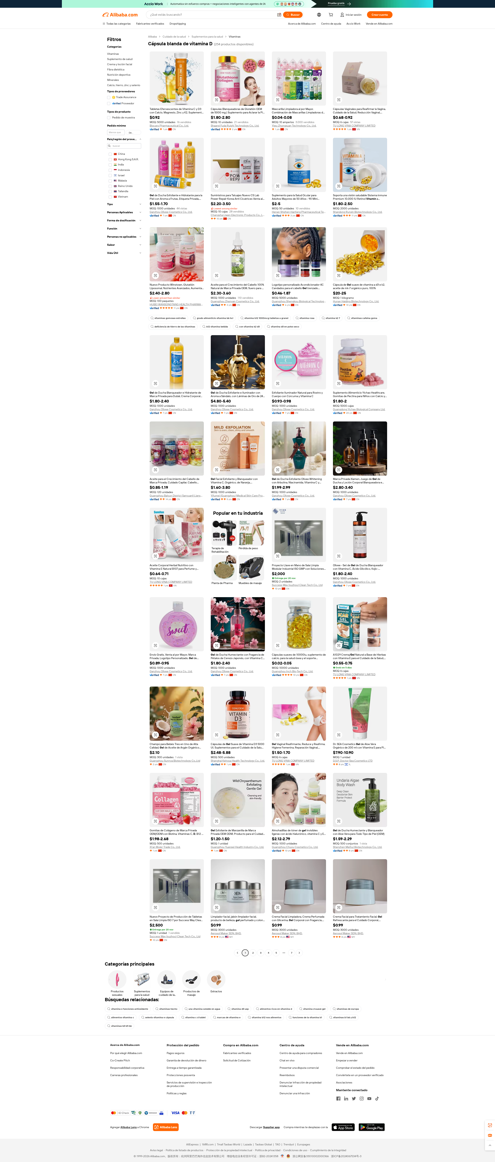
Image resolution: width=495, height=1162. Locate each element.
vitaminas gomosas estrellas (170, 318)
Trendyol (288, 1144)
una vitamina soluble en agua (204, 1009)
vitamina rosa (307, 318)
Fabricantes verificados (237, 1053)
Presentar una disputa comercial (299, 1067)
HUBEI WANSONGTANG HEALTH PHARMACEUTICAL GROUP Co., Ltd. (177, 304)
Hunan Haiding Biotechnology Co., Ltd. (356, 301)
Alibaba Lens (128, 1127)
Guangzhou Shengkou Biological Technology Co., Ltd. (299, 301)
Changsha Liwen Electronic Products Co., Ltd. (238, 215)
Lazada (247, 1144)
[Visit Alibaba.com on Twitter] (354, 1098)
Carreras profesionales (124, 1075)
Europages (303, 1144)
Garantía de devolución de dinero (186, 1060)
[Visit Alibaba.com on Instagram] (361, 1098)
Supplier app (271, 1127)
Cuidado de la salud (174, 36)
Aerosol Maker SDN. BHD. (226, 933)
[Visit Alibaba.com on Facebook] (338, 1098)
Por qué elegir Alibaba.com (126, 1053)
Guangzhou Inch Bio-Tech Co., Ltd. (292, 671)
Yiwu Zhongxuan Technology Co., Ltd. (294, 125)
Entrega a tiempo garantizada (184, 1067)
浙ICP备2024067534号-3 (346, 1156)
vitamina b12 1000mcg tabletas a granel (266, 318)
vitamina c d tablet (195, 1017)
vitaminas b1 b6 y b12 (344, 1017)
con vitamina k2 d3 (249, 326)
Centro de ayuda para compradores (301, 1053)
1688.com (208, 1144)
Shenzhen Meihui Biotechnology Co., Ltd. (357, 847)
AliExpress (192, 1144)
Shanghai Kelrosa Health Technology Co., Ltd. (238, 760)
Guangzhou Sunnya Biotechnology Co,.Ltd (175, 760)
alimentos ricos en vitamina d (276, 1009)
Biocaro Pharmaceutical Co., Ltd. (169, 125)
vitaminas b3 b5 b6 (121, 1026)
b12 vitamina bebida (217, 326)
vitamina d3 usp (240, 1009)
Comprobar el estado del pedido (355, 1067)
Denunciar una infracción (295, 1093)
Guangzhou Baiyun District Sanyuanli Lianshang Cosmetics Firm (177, 495)
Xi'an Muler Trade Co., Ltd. (165, 847)
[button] (279, 14)
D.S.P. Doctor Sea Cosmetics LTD (353, 760)
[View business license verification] (282, 1156)
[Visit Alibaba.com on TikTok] (377, 1098)
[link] (490, 1125)
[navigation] (124, 495)
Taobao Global (263, 1144)
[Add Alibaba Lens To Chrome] (166, 1127)
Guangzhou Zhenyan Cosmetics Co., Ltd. (235, 301)
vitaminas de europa (348, 1009)
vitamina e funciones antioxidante (129, 1009)
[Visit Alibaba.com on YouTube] (369, 1098)
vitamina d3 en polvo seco (285, 326)
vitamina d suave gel (314, 1009)
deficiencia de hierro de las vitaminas (174, 326)
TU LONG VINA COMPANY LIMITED (354, 125)
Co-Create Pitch (120, 1060)
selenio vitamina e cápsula (159, 1017)
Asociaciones (344, 1082)
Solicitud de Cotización (237, 1060)
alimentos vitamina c (122, 1017)
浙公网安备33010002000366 (311, 1156)
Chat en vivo (287, 1060)
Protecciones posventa (181, 1075)
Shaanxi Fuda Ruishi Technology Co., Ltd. (235, 125)
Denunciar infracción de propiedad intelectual (300, 1084)
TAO (277, 1144)
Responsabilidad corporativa (127, 1067)
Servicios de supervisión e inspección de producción (189, 1084)
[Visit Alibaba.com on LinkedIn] (346, 1098)
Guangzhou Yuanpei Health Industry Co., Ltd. (237, 847)
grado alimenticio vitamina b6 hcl (215, 318)
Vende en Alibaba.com (349, 1053)
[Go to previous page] (237, 952)
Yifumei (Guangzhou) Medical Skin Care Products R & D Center (238, 495)
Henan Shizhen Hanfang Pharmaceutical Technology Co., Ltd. (299, 211)
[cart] (332, 15)
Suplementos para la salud (207, 36)
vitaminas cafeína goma (364, 318)
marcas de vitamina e (229, 1017)
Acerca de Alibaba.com (125, 1044)
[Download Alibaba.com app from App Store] (343, 1127)
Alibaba (152, 36)
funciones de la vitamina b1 (307, 1017)
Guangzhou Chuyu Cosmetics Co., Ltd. (295, 847)
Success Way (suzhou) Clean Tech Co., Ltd (297, 585)
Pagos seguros (175, 1053)
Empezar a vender (347, 1060)
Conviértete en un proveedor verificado (360, 1075)
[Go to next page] (299, 952)
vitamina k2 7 (333, 318)
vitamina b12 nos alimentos (266, 1017)
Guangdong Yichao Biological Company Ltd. (359, 409)
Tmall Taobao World (228, 1144)
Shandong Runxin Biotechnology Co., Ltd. (357, 211)
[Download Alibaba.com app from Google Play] (372, 1127)
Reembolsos (287, 1075)
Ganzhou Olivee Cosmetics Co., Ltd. (171, 211)
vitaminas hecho (168, 1009)
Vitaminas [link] (235, 36)
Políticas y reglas (177, 1093)
